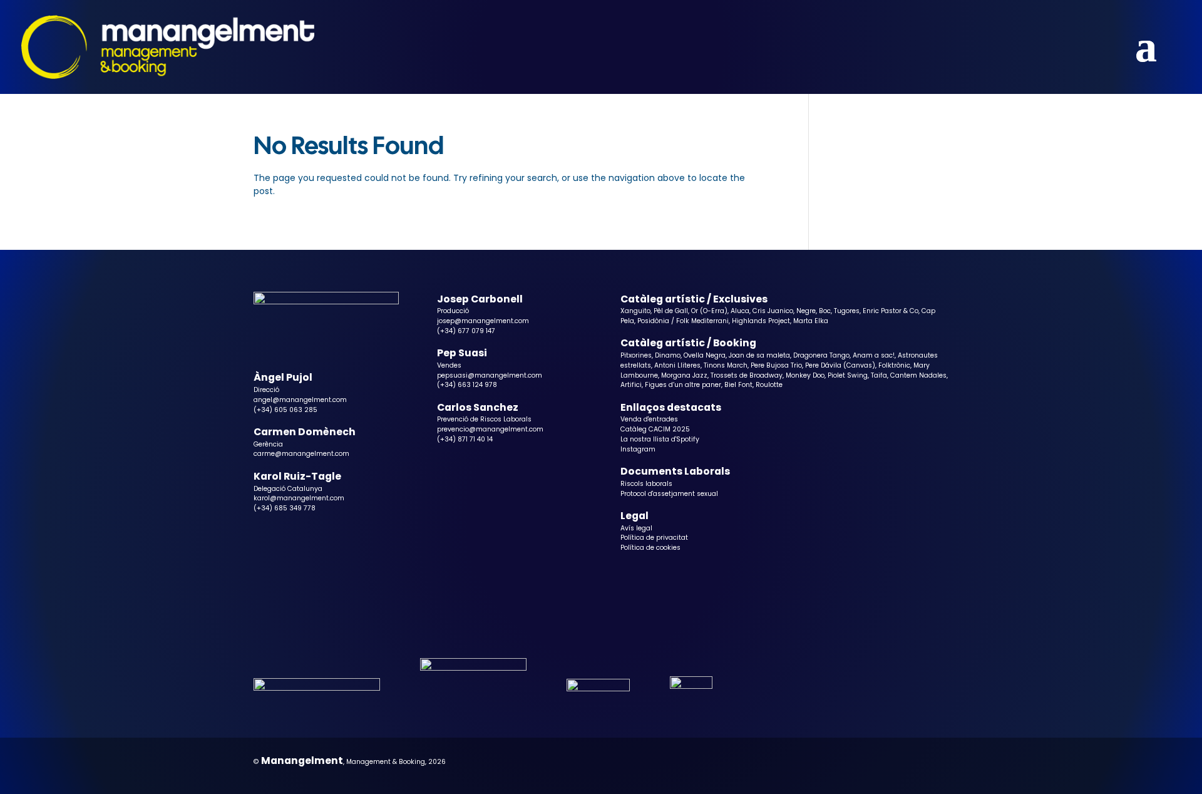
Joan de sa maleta (759, 355)
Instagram (637, 449)
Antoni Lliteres (677, 365)
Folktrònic (894, 365)
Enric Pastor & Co (890, 311)
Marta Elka (810, 321)
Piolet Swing (848, 375)
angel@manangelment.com (300, 400)
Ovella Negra (705, 355)
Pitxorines (636, 355)
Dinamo (668, 355)
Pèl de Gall (671, 311)
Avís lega (635, 528)
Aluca (740, 311)
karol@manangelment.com (299, 498)
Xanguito (635, 311)
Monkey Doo (805, 375)
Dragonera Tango (821, 355)
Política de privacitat (654, 537)
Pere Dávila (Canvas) (840, 365)
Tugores (847, 311)
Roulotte (769, 384)
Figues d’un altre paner (683, 384)
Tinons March (725, 365)
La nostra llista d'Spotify (659, 439)
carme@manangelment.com (301, 453)
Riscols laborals (646, 483)
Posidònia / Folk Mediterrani (683, 321)
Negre (806, 311)
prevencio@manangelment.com (490, 429)
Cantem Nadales (918, 375)
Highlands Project (761, 321)
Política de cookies (650, 547)
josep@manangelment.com (483, 321)
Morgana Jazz (684, 375)
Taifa (879, 375)
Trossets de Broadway (747, 375)
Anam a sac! (874, 355)
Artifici (631, 384)
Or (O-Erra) (709, 311)
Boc (825, 311)
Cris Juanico (773, 311)
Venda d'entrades (649, 419)
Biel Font (738, 384)
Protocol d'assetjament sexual (669, 493)
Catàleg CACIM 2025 (655, 429)
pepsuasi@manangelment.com (489, 375)
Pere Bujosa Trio (776, 365)
